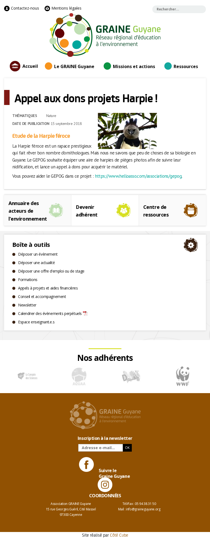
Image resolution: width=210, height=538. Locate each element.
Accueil (30, 66)
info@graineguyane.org (143, 509)
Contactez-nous (24, 8)
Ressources (186, 66)
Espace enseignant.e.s (36, 321)
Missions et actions (134, 66)
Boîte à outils (31, 244)
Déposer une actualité (36, 262)
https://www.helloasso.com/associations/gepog (138, 176)
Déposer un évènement (38, 254)
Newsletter (27, 305)
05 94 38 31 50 (145, 503)
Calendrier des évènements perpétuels (50, 313)
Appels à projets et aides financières (48, 288)
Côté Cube (119, 535)
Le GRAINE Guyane (74, 66)
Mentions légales (65, 8)
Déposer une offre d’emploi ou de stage (51, 271)
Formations (27, 279)
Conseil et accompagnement (42, 296)
